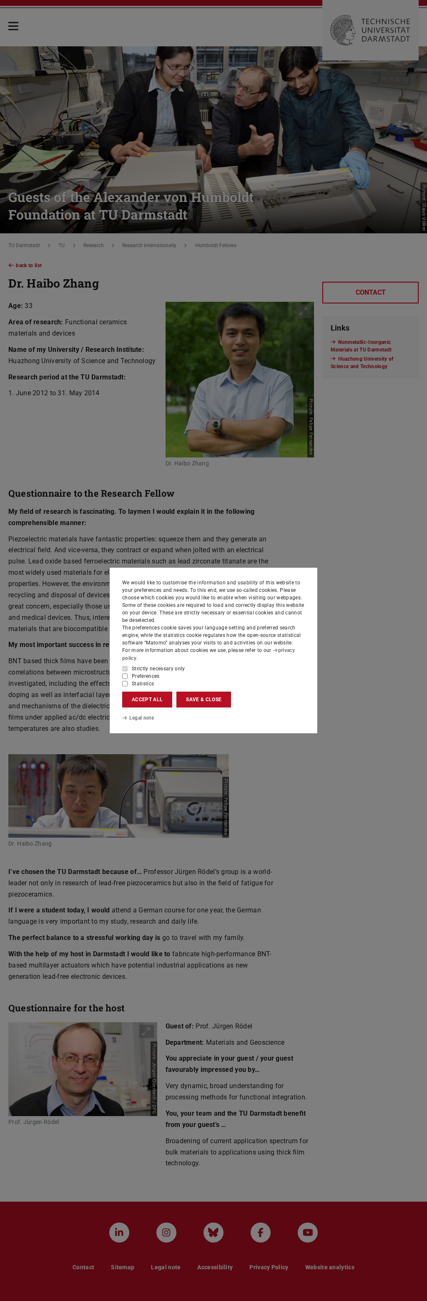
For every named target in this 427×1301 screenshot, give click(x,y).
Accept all (147, 699)
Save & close (203, 699)
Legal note (141, 718)
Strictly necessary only (158, 669)
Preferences (146, 676)
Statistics (143, 684)
